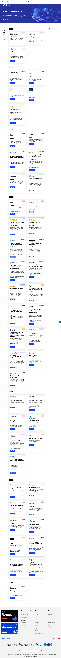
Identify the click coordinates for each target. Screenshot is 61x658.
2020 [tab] (4, 37)
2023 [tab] (4, 32)
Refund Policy (36, 654)
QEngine (25, 1)
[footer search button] (41, 651)
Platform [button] (27, 5)
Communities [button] (49, 5)
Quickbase (36, 630)
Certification (50, 625)
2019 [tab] (4, 39)
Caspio (36, 628)
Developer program (51, 622)
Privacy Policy (31, 654)
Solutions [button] (43, 5)
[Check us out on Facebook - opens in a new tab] (53, 638)
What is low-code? (24, 612)
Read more (12, 83)
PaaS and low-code (24, 614)
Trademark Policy (41, 654)
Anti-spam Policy (22, 654)
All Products (29, 1)
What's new (50, 614)
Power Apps (37, 622)
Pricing (38, 5)
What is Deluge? (24, 617)
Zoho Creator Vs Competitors (39, 633)
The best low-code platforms (39, 631)
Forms (19, 1)
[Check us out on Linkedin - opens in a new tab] (57, 638)
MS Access (36, 614)
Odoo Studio (37, 625)
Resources (56, 5)
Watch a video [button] (7, 19)
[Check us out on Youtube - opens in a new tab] (59, 638)
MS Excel (36, 612)
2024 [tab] (4, 30)
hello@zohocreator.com (7, 638)
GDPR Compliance (51, 654)
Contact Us (5, 654)
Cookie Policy (46, 654)
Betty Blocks (37, 627)
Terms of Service (27, 654)
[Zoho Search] (54, 1)
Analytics (11, 1)
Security (9, 654)
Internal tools (23, 622)
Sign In (58, 1)
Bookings (15, 1)
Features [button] (33, 5)
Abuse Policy (55, 654)
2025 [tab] (4, 28)
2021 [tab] (4, 36)
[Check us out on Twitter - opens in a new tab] (55, 638)
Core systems (23, 625)
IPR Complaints (17, 654)
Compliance (12, 654)
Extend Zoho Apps (24, 627)
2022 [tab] (4, 34)
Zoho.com (3, 1)
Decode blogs (50, 612)
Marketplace (50, 627)
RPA (21, 1)
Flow (8, 1)
